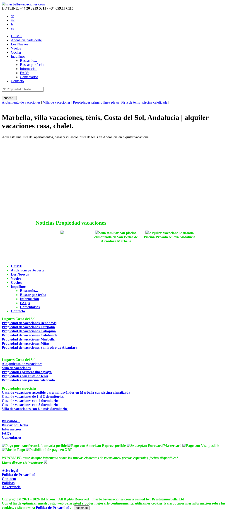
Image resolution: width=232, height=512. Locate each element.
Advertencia (11, 487)
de (12, 16)
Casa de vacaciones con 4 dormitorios (30, 401)
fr (12, 24)
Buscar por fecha (15, 425)
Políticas (8, 483)
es (12, 28)
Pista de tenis (130, 102)
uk (12, 20)
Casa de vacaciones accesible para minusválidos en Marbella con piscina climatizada (66, 392)
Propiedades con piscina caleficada (28, 380)
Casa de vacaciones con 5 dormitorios (30, 405)
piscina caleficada (154, 102)
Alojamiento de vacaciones (21, 102)
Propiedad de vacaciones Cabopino (29, 331)
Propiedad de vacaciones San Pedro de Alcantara (39, 347)
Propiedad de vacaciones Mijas (25, 343)
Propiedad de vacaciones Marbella (28, 339)
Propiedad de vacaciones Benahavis (29, 323)
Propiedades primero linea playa (96, 102)
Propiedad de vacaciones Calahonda (30, 335)
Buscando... (11, 421)
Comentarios (12, 437)
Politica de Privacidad (18, 475)
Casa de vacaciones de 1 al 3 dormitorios (33, 396)
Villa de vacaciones (56, 102)
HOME (16, 36)
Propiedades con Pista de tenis (25, 376)
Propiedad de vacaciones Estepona (28, 327)
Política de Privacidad (53, 508)
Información (11, 429)
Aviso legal (10, 470)
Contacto (17, 81)
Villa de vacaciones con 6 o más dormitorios (35, 409)
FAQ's (7, 433)
